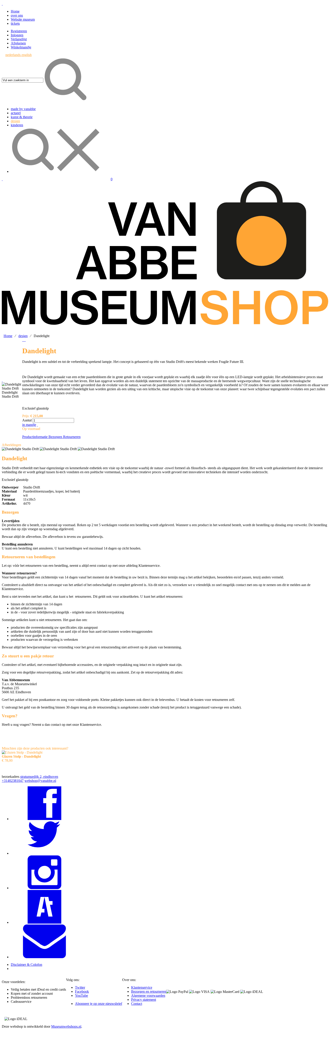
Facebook (82, 991)
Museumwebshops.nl (66, 1026)
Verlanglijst (19, 39)
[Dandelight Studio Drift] (12, 386)
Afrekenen (18, 43)
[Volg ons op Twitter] (44, 853)
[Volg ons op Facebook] (44, 819)
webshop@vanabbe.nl (40, 781)
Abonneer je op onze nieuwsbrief (98, 1003)
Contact (136, 1003)
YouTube (81, 995)
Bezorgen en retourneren (148, 991)
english (27, 55)
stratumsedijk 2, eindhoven (39, 776)
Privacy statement (143, 999)
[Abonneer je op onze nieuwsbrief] (44, 957)
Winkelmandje (21, 47)
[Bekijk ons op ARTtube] (44, 922)
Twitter (80, 987)
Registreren (19, 31)
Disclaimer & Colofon (26, 964)
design (23, 336)
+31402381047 (13, 781)
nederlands (13, 55)
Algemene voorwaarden (148, 995)
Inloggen (17, 35)
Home (15, 11)
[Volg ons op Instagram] (44, 888)
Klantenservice (141, 987)
